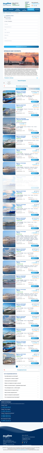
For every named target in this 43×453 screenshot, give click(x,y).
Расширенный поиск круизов (21, 46)
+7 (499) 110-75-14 (6, 420)
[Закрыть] (41, 446)
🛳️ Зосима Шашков (35, 218)
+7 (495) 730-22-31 (6, 411)
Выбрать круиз (35, 101)
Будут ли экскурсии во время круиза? (12, 394)
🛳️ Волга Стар (36, 354)
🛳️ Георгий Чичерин (35, 136)
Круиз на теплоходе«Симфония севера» (21, 92)
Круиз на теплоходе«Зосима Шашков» (21, 218)
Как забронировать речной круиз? (11, 376)
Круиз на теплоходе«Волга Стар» (21, 354)
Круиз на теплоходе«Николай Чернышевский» (22, 119)
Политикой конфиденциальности (22, 449)
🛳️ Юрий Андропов (35, 316)
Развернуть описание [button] (8, 77)
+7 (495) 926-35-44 (6, 407)
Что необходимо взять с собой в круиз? (12, 387)
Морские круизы (8, 18)
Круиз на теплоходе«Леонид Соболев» (21, 276)
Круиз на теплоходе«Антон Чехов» (21, 105)
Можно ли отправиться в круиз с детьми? (13, 383)
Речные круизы (8, 17)
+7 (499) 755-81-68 (6, 416)
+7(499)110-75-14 (35, 3)
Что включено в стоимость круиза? (11, 378)
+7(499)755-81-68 (27, 7)
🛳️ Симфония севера (35, 91)
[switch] (4, 83)
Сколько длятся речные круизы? (11, 380)
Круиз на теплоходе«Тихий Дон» (21, 177)
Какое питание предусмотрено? (11, 392)
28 (25, 366)
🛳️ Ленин (37, 149)
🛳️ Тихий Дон (36, 176)
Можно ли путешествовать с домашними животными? (15, 385)
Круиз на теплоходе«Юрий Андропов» (21, 249)
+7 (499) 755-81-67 (6, 415)
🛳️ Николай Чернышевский (21, 122)
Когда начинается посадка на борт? (12, 390)
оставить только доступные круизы (9, 82)
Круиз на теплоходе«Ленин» (21, 150)
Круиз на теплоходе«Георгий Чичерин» (21, 136)
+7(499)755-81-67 (27, 5)
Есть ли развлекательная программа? (12, 397)
